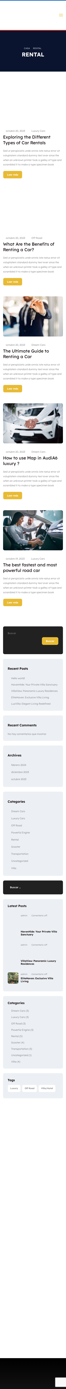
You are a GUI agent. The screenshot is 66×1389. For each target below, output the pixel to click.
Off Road (36, 237)
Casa (27, 48)
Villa (13, 868)
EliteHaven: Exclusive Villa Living (30, 697)
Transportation (19, 853)
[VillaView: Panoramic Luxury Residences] (13, 954)
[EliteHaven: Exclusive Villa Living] (13, 978)
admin (24, 915)
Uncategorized (19, 860)
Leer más (12, 174)
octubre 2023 (18, 779)
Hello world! (18, 678)
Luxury (14, 1088)
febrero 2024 (18, 764)
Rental (15, 839)
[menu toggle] (61, 15)
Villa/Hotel (47, 1088)
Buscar (12, 633)
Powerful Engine (20, 832)
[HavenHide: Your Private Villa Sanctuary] (13, 925)
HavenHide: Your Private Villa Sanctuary (34, 684)
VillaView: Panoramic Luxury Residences (34, 690)
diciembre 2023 (20, 772)
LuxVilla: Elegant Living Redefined (30, 703)
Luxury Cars (38, 130)
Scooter (15, 846)
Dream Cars (38, 344)
